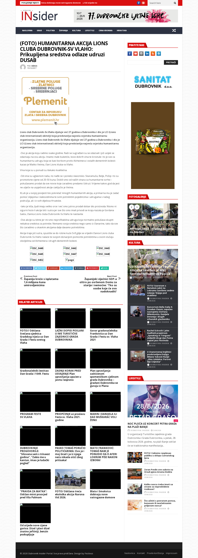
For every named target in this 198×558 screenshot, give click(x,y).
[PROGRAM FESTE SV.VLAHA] (35, 402)
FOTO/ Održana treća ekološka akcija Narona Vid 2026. (69, 494)
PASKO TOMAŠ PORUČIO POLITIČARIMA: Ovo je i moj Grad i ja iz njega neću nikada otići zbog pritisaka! (70, 454)
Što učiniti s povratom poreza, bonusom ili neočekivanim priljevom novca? (160, 503)
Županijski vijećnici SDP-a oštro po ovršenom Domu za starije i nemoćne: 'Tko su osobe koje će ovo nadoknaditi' (98, 284)
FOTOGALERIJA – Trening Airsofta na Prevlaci (152, 230)
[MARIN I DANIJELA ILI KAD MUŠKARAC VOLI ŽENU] (105, 402)
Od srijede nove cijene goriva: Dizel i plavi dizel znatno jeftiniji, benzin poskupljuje (35, 530)
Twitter (41, 268)
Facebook (27, 268)
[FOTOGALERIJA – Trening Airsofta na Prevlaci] (153, 219)
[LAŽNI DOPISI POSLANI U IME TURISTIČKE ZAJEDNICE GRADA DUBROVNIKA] (70, 318)
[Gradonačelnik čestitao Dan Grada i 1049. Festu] (35, 359)
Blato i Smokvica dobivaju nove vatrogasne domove (102, 494)
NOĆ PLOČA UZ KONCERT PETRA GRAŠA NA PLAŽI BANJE (152, 425)
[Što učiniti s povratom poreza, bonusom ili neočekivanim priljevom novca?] (135, 505)
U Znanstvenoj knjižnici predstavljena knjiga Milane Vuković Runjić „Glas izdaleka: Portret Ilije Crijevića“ (159, 356)
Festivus (89, 553)
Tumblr (80, 268)
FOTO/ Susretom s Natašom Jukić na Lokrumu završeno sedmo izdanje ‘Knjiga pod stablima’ (160, 290)
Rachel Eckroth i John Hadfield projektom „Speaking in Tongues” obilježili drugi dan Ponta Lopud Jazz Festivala (160, 335)
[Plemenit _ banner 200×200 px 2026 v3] (45, 125)
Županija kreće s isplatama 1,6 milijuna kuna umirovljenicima (41, 281)
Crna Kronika (105, 30)
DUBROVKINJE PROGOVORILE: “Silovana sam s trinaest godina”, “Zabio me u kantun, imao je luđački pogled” (35, 455)
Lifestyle (89, 30)
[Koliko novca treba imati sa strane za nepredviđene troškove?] (135, 488)
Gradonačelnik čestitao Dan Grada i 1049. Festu (34, 372)
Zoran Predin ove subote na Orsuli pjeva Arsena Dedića (158, 470)
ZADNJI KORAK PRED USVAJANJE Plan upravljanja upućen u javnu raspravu (68, 375)
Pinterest (93, 268)
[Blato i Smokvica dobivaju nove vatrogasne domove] (105, 479)
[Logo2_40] (153, 95)
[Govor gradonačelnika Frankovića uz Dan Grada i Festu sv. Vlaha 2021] (105, 318)
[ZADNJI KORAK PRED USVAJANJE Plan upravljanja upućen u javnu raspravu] (70, 359)
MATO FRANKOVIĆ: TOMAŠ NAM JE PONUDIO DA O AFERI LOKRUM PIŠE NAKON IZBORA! (103, 454)
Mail (105, 268)
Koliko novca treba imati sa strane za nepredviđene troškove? (158, 487)
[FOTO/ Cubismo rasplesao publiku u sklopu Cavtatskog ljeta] (135, 457)
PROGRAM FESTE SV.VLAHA (30, 415)
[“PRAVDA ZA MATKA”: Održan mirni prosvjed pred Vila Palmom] (35, 479)
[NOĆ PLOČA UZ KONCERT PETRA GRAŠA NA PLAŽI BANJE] (153, 401)
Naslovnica (129, 553)
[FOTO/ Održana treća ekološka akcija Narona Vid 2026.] (70, 479)
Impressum (171, 553)
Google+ (54, 268)
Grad (39, 30)
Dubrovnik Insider (142, 277)
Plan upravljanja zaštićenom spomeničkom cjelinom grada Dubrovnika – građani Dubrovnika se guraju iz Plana (104, 378)
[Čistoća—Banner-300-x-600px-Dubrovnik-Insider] (153, 188)
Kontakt (141, 553)
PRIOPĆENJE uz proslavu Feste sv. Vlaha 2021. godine (70, 417)
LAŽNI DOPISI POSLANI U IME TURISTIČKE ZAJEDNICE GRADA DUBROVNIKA (69, 335)
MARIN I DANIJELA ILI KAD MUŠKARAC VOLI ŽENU (103, 417)
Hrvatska (122, 30)
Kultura (76, 30)
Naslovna (27, 30)
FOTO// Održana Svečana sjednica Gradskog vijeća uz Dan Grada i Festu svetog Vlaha (34, 336)
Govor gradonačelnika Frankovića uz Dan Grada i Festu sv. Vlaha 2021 (104, 335)
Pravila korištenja (155, 553)
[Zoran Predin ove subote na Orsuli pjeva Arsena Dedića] (135, 473)
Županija (63, 30)
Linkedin (67, 268)
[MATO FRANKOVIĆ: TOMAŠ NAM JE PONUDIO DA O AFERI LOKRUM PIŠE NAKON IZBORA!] (105, 436)
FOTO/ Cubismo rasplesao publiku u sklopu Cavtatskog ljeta (159, 455)
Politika (50, 30)
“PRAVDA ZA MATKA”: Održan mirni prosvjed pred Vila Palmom (33, 494)
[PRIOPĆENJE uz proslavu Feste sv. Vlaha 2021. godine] (70, 402)
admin (34, 66)
